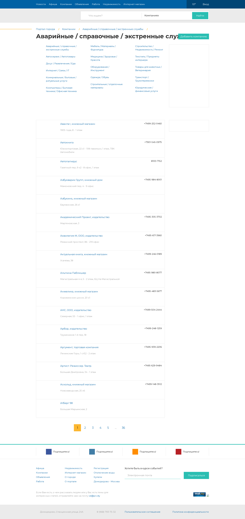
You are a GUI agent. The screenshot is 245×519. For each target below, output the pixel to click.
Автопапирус (68, 161)
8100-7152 (156, 161)
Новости (41, 4)
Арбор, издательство (73, 328)
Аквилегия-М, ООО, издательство (81, 235)
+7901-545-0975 (153, 142)
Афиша (53, 4)
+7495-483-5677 (153, 291)
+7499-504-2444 (153, 309)
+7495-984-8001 (153, 179)
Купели (98, 477)
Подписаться (196, 475)
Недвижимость (111, 4)
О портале (71, 481)
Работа (96, 4)
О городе (70, 477)
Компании (66, 4)
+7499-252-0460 (153, 123)
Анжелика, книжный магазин (79, 291)
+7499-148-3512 (153, 384)
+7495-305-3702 (153, 216)
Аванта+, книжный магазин (77, 123)
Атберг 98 (66, 403)
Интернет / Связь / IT (57, 70)
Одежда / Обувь (100, 77)
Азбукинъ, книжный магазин (78, 198)
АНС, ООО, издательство (75, 310)
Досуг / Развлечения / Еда (60, 63)
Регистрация (101, 468)
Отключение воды (104, 472)
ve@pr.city (94, 495)
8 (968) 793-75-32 (106, 511)
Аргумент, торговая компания (79, 347)
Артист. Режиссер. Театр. (76, 365)
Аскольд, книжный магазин (78, 384)
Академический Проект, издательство (84, 217)
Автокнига (67, 142)
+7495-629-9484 (153, 365)
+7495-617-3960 (153, 235)
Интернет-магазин (134, 4)
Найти (200, 15)
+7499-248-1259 (153, 328)
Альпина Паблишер (73, 272)
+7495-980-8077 (153, 272)
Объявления (82, 4)
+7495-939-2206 (153, 347)
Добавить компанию (193, 36)
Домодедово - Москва (107, 481)
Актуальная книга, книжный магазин (83, 254)
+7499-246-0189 (153, 254)
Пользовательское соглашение (142, 511)
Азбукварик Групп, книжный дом (81, 180)
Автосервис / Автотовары (60, 56)
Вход (206, 4)
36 (123, 427)
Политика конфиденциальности (190, 511)
